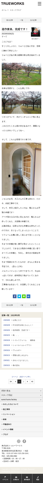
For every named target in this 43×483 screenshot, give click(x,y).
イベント (5, 479)
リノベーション (9, 414)
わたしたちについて (10, 404)
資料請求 (27, 479)
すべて (4, 36)
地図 (26, 451)
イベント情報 (8, 429)
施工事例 (6, 409)
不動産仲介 (7, 424)
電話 (37, 479)
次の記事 (33, 20)
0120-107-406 (12, 453)
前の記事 (9, 20)
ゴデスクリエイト (16, 471)
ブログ (5, 434)
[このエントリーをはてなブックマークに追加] (28, 296)
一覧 (21, 20)
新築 (4, 419)
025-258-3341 (23, 453)
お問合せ (16, 479)
